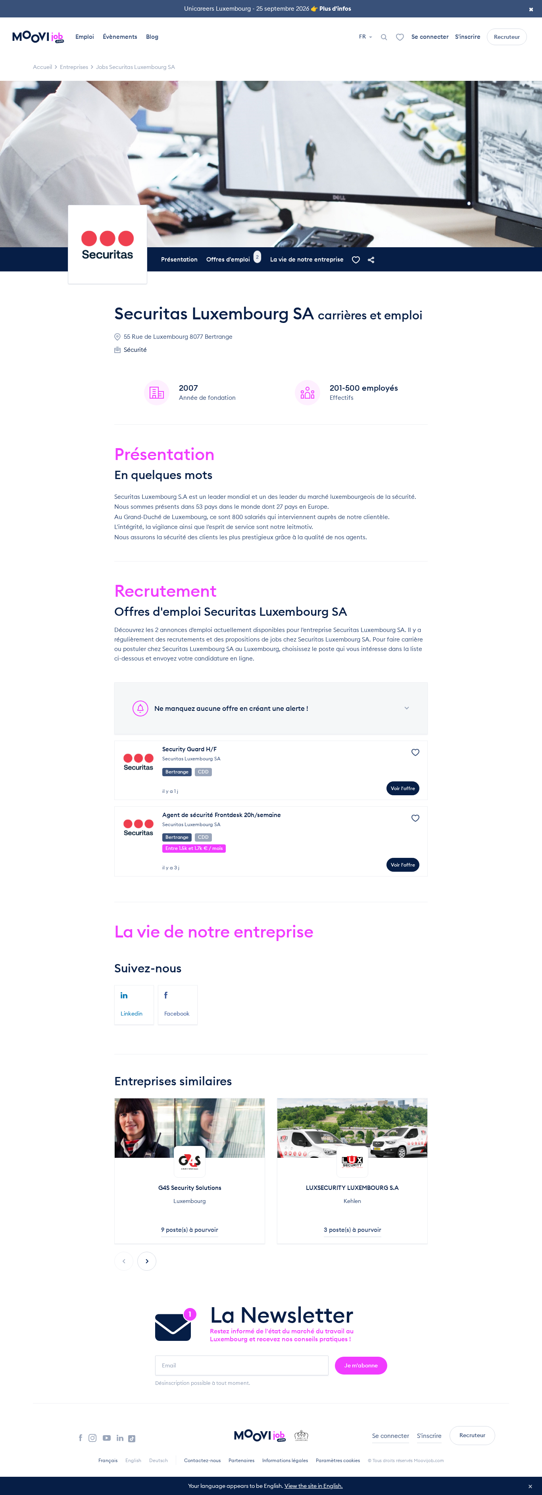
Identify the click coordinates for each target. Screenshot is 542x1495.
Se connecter (430, 36)
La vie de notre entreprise (307, 259)
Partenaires (241, 1460)
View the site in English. (313, 1485)
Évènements (120, 36)
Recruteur (507, 36)
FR (363, 36)
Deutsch (158, 1460)
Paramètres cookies (338, 1460)
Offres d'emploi (232, 259)
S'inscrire (467, 36)
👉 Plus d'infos (331, 8)
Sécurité (135, 349)
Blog (152, 36)
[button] (146, 1261)
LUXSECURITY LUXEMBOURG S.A (352, 1187)
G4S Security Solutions (189, 1187)
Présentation (179, 259)
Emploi (84, 36)
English (133, 1460)
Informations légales (285, 1460)
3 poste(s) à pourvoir (352, 1229)
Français (107, 1460)
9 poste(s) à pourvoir (189, 1229)
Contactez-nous (202, 1460)
